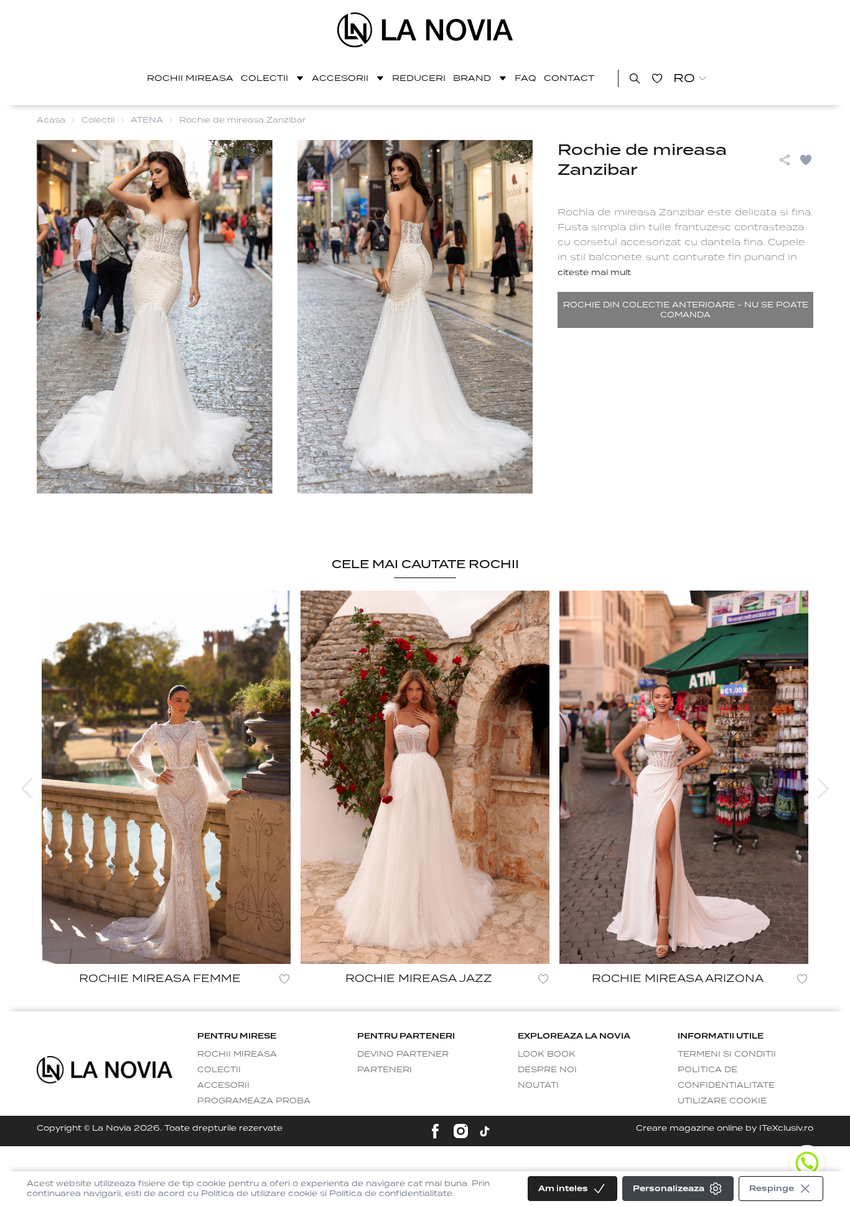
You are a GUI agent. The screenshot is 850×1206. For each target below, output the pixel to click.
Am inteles (563, 1188)
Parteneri (384, 1069)
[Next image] (823, 788)
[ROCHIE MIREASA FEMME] (166, 777)
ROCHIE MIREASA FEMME (160, 978)
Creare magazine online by (724, 1128)
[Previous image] (27, 788)
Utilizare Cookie (722, 1100)
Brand (472, 78)
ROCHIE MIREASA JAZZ (418, 978)
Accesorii (340, 78)
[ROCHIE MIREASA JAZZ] (425, 777)
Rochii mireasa (190, 78)
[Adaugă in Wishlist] (805, 159)
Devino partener (403, 1054)
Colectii (264, 78)
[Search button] (634, 78)
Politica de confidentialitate (726, 1077)
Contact (569, 78)
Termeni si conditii (727, 1054)
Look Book (547, 1054)
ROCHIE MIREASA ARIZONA (678, 978)
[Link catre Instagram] (461, 1131)
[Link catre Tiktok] (485, 1131)
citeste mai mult (594, 272)
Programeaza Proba (254, 1100)
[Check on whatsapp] (807, 1163)
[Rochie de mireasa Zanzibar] (425, 29)
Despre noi (547, 1069)
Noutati (538, 1085)
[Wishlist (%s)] (657, 78)
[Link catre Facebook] (435, 1131)
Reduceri (419, 78)
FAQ (525, 78)
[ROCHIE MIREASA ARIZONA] (683, 777)
